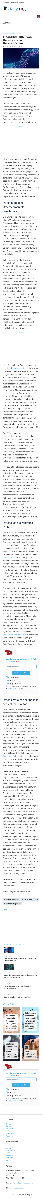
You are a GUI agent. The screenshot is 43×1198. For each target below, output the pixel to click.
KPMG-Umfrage (21, 368)
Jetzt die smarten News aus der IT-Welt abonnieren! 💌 (21, 660)
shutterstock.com (17, 1188)
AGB (7, 1131)
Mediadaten (10, 1146)
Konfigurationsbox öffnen (24, 1183)
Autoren (8, 1160)
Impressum (10, 1133)
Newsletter (9, 1155)
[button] (7, 23)
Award (8, 1153)
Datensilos (7, 557)
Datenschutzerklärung (14, 688)
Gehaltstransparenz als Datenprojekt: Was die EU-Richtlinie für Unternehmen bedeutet (30, 1021)
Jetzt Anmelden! (22, 673)
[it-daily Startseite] (18, 9)
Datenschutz (10, 1129)
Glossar (8, 1148)
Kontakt (8, 1124)
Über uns (9, 1126)
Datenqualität (9, 756)
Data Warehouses (31, 900)
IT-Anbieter (9, 1157)
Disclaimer (9, 1136)
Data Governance (12, 900)
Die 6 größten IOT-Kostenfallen (30, 1054)
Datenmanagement (13, 903)
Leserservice (10, 1150)
